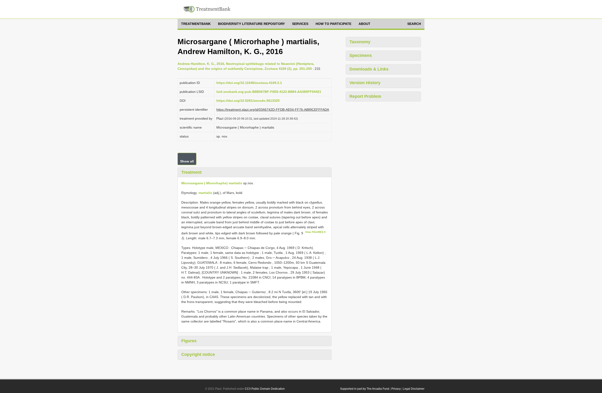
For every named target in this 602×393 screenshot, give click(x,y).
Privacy (396, 388)
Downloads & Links (368, 69)
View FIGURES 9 (315, 232)
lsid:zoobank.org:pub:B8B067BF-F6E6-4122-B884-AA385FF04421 (268, 92)
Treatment (191, 172)
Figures (189, 340)
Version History (364, 82)
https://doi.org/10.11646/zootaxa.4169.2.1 (249, 83)
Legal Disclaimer (413, 388)
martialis (205, 193)
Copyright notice (198, 354)
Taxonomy (359, 41)
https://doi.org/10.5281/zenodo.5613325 (248, 100)
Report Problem (365, 96)
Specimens (360, 55)
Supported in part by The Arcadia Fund (364, 388)
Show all (187, 161)
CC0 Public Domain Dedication (265, 388)
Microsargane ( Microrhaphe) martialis (211, 183)
